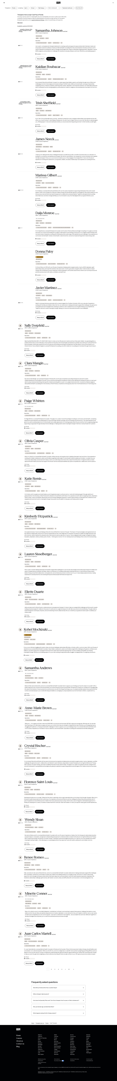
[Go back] (4, 3)
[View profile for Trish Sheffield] (26, 109)
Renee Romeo (34, 857)
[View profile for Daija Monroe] (26, 219)
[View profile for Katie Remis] (20, 479)
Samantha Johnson (48, 30)
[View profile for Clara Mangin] (20, 363)
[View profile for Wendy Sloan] (20, 820)
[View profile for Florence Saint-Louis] (20, 782)
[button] (52, 8)
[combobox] (13, 8)
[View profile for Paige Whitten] (20, 401)
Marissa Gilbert (46, 175)
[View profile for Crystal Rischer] (20, 746)
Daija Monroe (44, 213)
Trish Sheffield (45, 103)
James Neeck (44, 139)
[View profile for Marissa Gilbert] (26, 181)
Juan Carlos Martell (37, 933)
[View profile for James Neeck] (26, 145)
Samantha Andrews (38, 668)
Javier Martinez (46, 287)
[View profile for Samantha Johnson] (26, 36)
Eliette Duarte (34, 591)
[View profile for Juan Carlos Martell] (20, 934)
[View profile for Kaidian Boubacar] (26, 72)
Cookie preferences (89, 1060)
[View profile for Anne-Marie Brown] (20, 708)
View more (19, 22)
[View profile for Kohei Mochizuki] (20, 630)
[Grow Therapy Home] (58, 3)
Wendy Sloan (34, 819)
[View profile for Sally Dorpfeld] (20, 326)
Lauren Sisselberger (38, 554)
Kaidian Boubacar (47, 66)
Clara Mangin (34, 363)
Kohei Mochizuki (35, 629)
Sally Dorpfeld (34, 325)
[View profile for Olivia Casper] (20, 441)
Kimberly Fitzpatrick (38, 516)
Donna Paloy (44, 251)
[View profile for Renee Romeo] (20, 857)
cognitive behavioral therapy (37, 20)
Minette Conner (36, 893)
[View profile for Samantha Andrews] (20, 668)
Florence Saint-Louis (38, 782)
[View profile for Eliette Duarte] (20, 592)
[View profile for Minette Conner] (20, 894)
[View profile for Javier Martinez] (26, 293)
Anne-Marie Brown (38, 708)
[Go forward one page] (73, 969)
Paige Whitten (34, 401)
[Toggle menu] (16, 8)
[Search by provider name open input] (113, 2)
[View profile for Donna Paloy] (26, 257)
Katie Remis (33, 478)
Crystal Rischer (35, 745)
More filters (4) (79, 8)
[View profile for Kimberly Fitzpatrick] (20, 516)
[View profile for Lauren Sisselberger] (20, 554)
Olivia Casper (34, 441)
